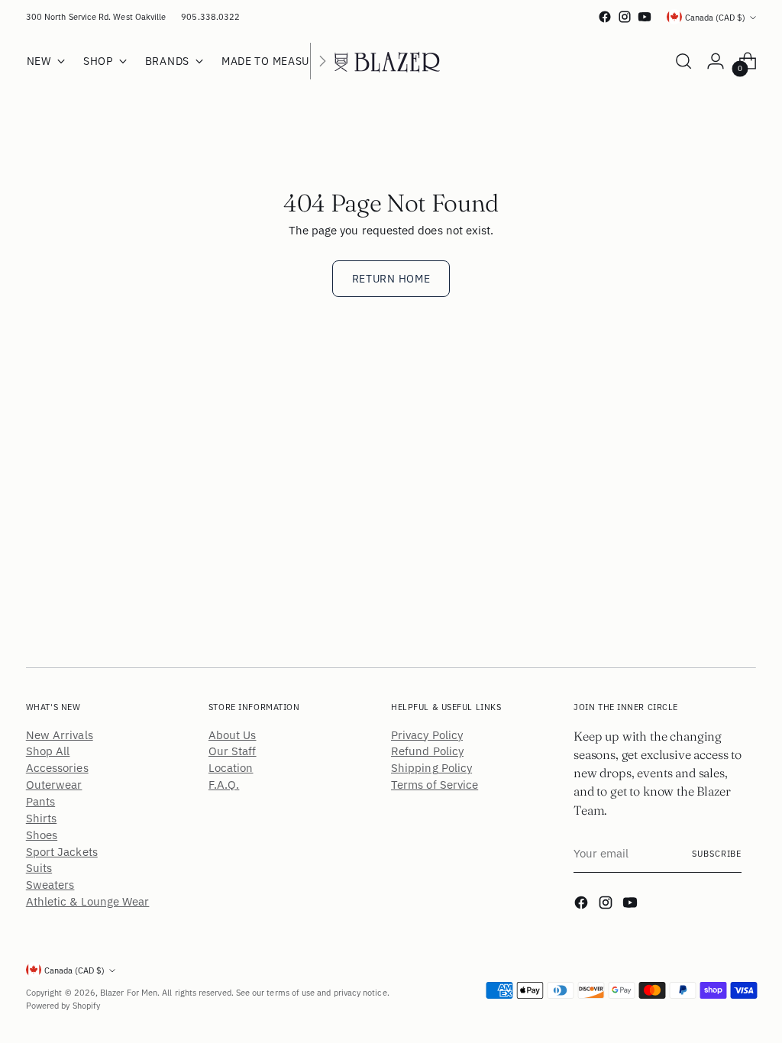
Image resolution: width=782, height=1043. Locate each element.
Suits (39, 868)
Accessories (57, 767)
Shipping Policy (431, 767)
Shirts (41, 818)
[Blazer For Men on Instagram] (625, 17)
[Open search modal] (683, 61)
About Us (232, 735)
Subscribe (717, 853)
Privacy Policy (427, 735)
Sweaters (50, 884)
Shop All (48, 751)
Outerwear (54, 784)
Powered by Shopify (63, 1005)
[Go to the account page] (715, 61)
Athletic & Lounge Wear (88, 901)
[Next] (322, 61)
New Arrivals (59, 735)
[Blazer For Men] (391, 61)
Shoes (41, 835)
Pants (40, 801)
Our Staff (232, 751)
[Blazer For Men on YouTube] (644, 17)
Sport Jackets (62, 851)
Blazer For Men (128, 992)
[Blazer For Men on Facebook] (605, 17)
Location (231, 767)
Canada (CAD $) (715, 17)
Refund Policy (427, 751)
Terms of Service (434, 784)
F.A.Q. (223, 784)
